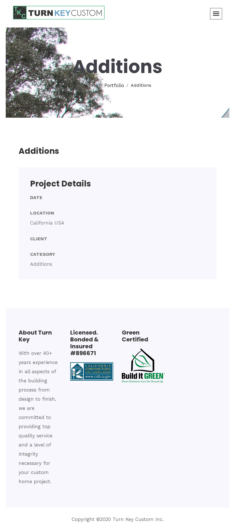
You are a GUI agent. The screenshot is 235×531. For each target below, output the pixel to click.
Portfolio (114, 85)
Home (91, 85)
